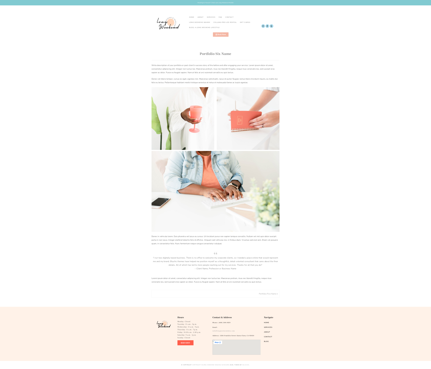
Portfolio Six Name (215, 53)
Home (191, 17)
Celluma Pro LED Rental (225, 22)
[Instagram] (263, 26)
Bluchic (246, 365)
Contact (229, 17)
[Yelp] (271, 26)
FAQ (220, 17)
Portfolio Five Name (267, 294)
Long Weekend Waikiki (199, 22)
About (200, 17)
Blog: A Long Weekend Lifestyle (204, 28)
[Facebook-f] (267, 26)
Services (211, 17)
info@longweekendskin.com (223, 331)
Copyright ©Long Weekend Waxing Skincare (210, 365)
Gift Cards (245, 22)
